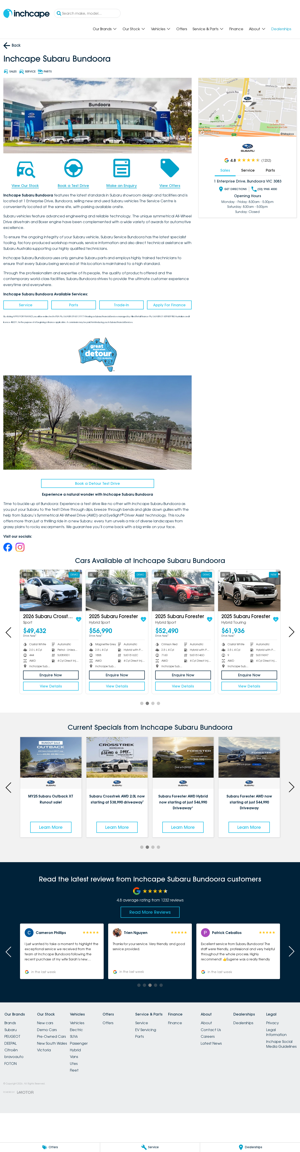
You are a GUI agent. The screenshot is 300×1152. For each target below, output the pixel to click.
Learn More (51, 827)
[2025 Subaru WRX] (265, 590)
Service (25, 305)
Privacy (272, 1023)
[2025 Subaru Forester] (67, 590)
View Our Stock (25, 185)
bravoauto (14, 1056)
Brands (10, 1023)
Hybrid (75, 1050)
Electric (76, 1030)
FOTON (10, 1063)
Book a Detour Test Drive (97, 483)
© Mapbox (287, 134)
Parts (73, 305)
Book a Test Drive (73, 185)
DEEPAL (10, 1043)
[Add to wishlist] (28, 619)
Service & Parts (205, 29)
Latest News (211, 1043)
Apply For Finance (169, 305)
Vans (74, 1056)
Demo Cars (47, 1030)
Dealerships (281, 29)
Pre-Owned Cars (51, 1036)
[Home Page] (26, 13)
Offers (181, 29)
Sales (225, 170)
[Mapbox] (210, 132)
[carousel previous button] (9, 632)
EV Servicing (145, 1030)
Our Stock (131, 29)
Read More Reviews (150, 912)
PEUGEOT (12, 1036)
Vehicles (158, 29)
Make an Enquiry (121, 185)
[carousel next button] (291, 632)
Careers (208, 1036)
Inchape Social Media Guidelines (281, 1044)
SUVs (73, 1036)
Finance (236, 29)
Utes (73, 1063)
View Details (67, 686)
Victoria (44, 1050)
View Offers (169, 185)
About (254, 29)
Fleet (74, 1070)
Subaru (10, 1030)
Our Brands (102, 29)
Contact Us (211, 1030)
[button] (62, 951)
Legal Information (276, 1032)
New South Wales (52, 1043)
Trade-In (121, 305)
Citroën (11, 1050)
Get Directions (235, 189)
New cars (45, 1023)
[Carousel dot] (141, 703)
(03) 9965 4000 (267, 189)
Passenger (79, 1043)
